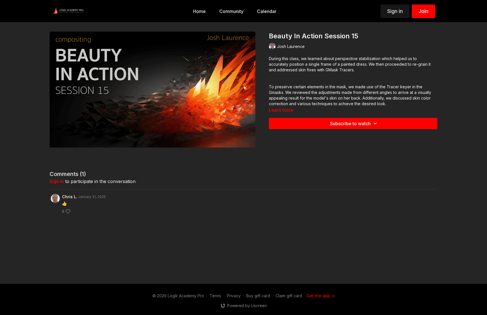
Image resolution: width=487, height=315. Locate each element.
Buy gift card (258, 295)
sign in (57, 181)
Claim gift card (289, 295)
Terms (215, 295)
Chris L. (69, 196)
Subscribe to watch (350, 123)
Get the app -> (321, 295)
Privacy (234, 295)
